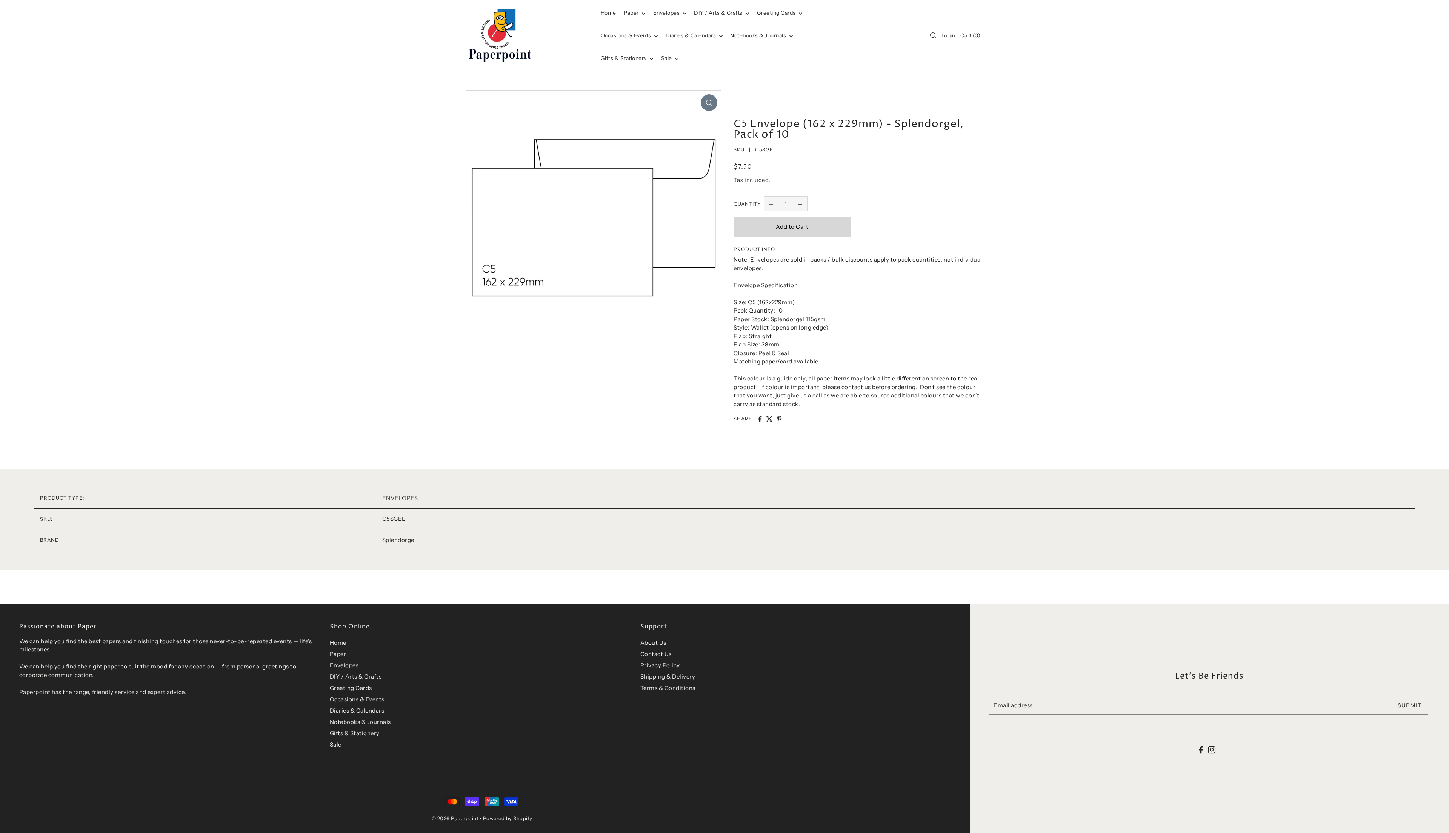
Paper (632, 12)
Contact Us (656, 653)
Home (338, 642)
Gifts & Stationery (624, 58)
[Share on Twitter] (769, 419)
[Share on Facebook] (760, 419)
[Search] (933, 35)
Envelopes (667, 12)
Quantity (747, 204)
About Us (653, 642)
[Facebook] (1201, 749)
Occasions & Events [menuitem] (627, 35)
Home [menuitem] (608, 12)
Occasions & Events (357, 699)
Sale (667, 58)
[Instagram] (1211, 749)
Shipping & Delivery (667, 676)
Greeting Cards (777, 12)
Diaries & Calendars (691, 35)
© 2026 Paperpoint (455, 818)
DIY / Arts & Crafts (719, 12)
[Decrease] (771, 204)
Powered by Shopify (507, 818)
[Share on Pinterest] (779, 419)
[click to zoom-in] (709, 102)
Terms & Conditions (667, 687)
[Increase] (800, 204)
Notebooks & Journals (759, 35)
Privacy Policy (660, 665)
